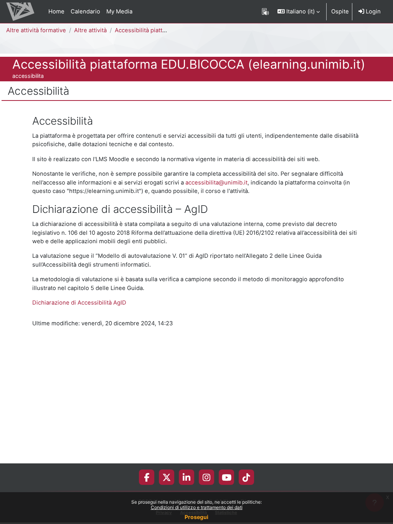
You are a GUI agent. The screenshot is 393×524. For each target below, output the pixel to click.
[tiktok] (246, 477)
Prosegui (196, 517)
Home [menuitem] (56, 11)
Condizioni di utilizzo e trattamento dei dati (197, 507)
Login (372, 11)
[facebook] (146, 477)
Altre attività (90, 30)
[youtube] (226, 477)
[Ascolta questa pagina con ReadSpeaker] (265, 11)
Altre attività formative (36, 30)
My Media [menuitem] (119, 11)
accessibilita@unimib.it (216, 182)
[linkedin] (186, 477)
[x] (166, 477)
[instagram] (206, 477)
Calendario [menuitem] (85, 11)
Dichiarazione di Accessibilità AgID (79, 302)
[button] (298, 11)
